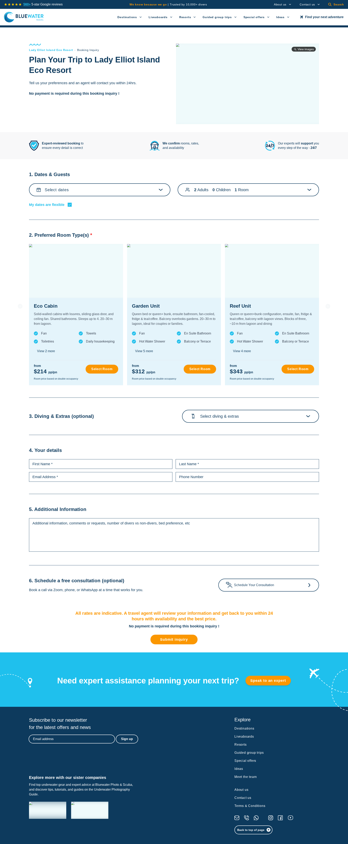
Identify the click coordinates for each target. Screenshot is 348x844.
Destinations (127, 17)
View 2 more (46, 351)
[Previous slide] (20, 306)
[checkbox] (70, 205)
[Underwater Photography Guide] (89, 810)
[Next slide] (327, 306)
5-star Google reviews (43, 4)
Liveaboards (158, 17)
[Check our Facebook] (280, 817)
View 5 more (144, 351)
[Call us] (246, 817)
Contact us (307, 4)
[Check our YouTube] (290, 818)
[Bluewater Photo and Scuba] (47, 810)
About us (280, 4)
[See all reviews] (13, 4)
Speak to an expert (268, 681)
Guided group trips (217, 17)
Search (339, 4)
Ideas (280, 17)
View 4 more (242, 351)
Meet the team (245, 777)
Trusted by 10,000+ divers (168, 4)
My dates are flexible (46, 205)
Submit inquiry (174, 639)
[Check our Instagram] (270, 817)
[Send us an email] (236, 817)
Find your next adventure (324, 17)
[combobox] (201, 416)
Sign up (127, 739)
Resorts (185, 17)
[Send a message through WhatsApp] (256, 817)
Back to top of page (250, 830)
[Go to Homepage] (24, 17)
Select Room (102, 369)
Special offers (254, 17)
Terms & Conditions (249, 806)
